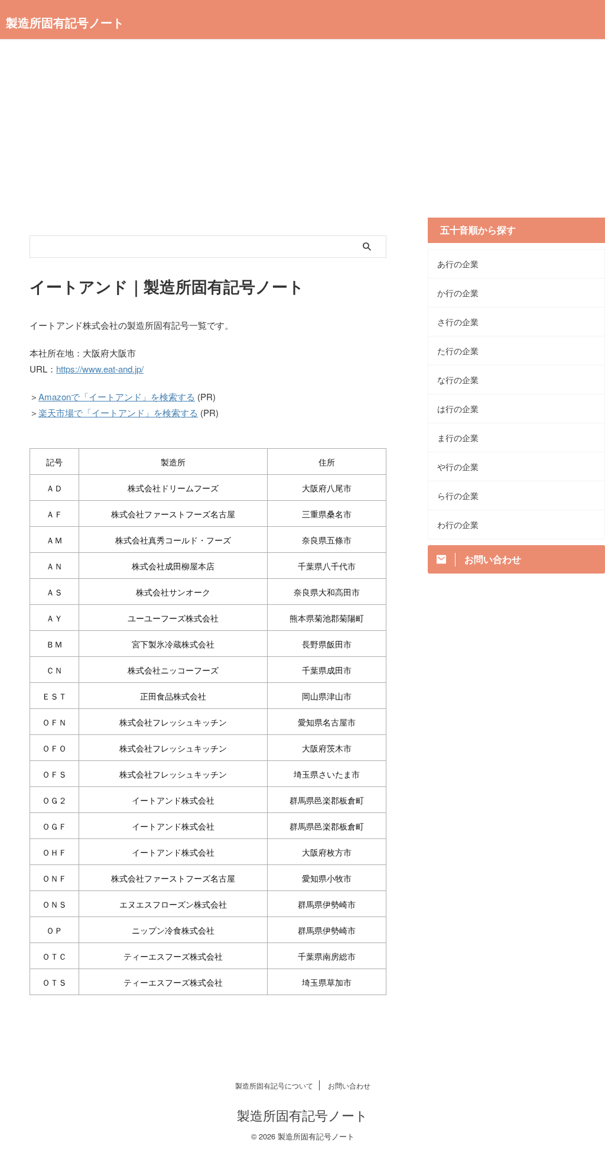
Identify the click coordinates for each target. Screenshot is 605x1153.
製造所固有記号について (274, 1085)
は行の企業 (458, 408)
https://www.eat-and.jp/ (100, 368)
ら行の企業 (458, 495)
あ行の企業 (458, 264)
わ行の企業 (458, 524)
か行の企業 (458, 293)
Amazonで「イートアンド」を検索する (116, 396)
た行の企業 (458, 351)
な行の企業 (458, 380)
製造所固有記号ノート (65, 22)
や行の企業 (458, 466)
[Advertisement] (302, 135)
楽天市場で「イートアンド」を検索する (118, 412)
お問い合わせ (349, 1085)
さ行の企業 (458, 322)
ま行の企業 (458, 437)
